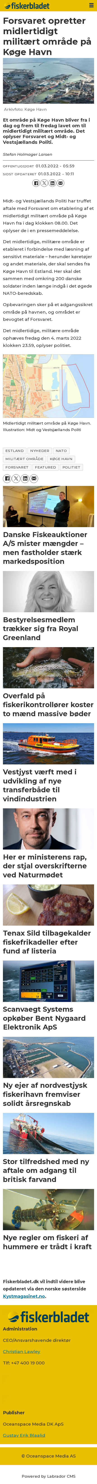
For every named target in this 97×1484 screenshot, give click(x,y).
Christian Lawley (21, 1351)
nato (61, 451)
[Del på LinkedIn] (52, 183)
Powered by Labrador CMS (49, 1476)
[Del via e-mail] (60, 183)
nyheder (39, 451)
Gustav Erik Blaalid (24, 1435)
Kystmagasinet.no (24, 1296)
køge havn (61, 459)
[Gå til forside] (42, 6)
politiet (71, 467)
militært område (24, 459)
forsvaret (17, 467)
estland (14, 451)
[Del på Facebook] (36, 183)
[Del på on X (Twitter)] (44, 183)
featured (45, 467)
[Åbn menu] (91, 5)
